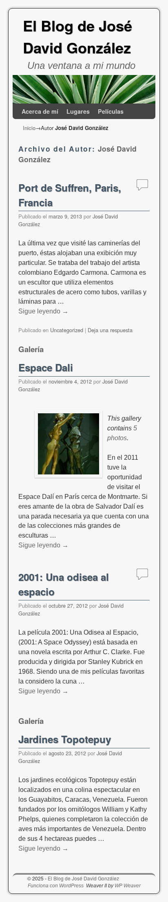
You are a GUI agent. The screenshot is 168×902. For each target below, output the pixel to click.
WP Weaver (128, 886)
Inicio (29, 128)
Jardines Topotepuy (64, 739)
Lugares (78, 111)
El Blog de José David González (83, 878)
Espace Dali (45, 367)
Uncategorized (66, 330)
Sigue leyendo (43, 311)
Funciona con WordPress (56, 886)
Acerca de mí (40, 111)
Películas (111, 111)
